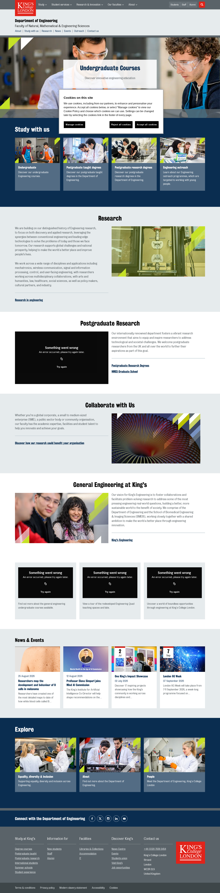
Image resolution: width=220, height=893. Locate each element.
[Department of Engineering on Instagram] (108, 818)
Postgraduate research (27, 858)
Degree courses (23, 849)
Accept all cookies (147, 124)
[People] (174, 755)
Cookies (114, 888)
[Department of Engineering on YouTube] (124, 818)
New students (54, 849)
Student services (60, 4)
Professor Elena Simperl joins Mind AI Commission (84, 683)
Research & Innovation (88, 4)
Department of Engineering (36, 20)
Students (175, 5)
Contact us (93, 31)
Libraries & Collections (91, 849)
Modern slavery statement (73, 888)
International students (26, 863)
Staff (184, 5)
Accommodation (87, 853)
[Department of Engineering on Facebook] (92, 818)
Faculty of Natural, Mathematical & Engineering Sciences (52, 26)
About (132, 4)
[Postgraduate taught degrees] (85, 150)
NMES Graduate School (125, 371)
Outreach (79, 31)
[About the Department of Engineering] (110, 755)
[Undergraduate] (37, 150)
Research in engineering (29, 300)
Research (47, 31)
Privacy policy (47, 888)
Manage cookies (74, 124)
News (58, 31)
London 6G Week (172, 676)
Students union (119, 858)
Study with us (31, 31)
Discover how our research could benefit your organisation (49, 443)
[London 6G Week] (182, 659)
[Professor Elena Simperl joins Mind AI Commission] (85, 659)
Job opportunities (121, 867)
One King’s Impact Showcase (131, 676)
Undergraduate (27, 167)
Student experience (25, 872)
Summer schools (24, 867)
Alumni (192, 5)
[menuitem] (42, 4)
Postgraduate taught (26, 853)
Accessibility (98, 888)
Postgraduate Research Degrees (130, 365)
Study (41, 4)
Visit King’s (117, 863)
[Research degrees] (134, 150)
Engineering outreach (175, 167)
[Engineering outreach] (182, 150)
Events (67, 31)
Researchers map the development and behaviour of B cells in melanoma (37, 685)
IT (80, 858)
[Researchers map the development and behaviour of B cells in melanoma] (37, 659)
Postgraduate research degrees (133, 167)
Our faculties (114, 4)
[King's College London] (190, 850)
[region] (111, 111)
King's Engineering (122, 540)
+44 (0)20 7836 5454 (155, 849)
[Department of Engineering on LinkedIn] (116, 818)
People (150, 777)
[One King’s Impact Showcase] (134, 659)
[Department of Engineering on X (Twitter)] (100, 818)
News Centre (118, 849)
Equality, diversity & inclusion (35, 777)
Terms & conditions (25, 888)
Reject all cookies (121, 124)
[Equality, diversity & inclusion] (45, 755)
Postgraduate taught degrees (84, 167)
